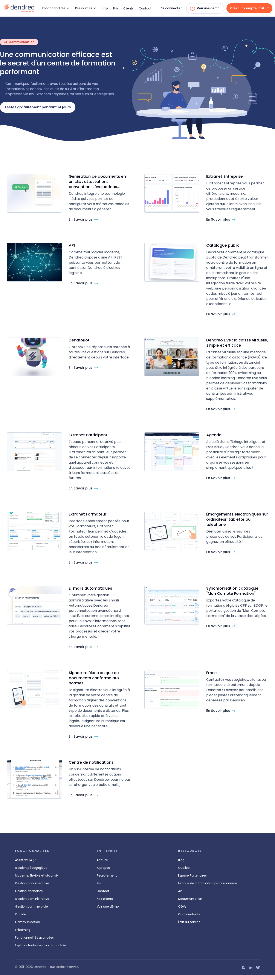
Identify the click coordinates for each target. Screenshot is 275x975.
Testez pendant (38, 107)
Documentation (190, 899)
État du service (189, 922)
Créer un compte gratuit (249, 8)
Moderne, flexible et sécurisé (36, 875)
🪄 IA (104, 8)
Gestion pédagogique (31, 868)
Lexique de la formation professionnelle (207, 883)
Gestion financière (29, 891)
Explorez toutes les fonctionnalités (40, 945)
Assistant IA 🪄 (26, 860)
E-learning (22, 930)
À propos (103, 868)
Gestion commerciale (31, 906)
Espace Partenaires (192, 875)
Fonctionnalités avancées (34, 937)
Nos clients (105, 899)
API (180, 891)
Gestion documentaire (32, 883)
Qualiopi (184, 868)
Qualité (20, 914)
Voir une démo (208, 8)
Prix (115, 8)
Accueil (102, 860)
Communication (27, 922)
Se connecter (171, 8)
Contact (145, 8)
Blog (181, 860)
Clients (128, 8)
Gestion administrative (32, 899)
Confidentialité (189, 914)
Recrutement (107, 875)
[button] (55, 8)
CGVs (182, 906)
